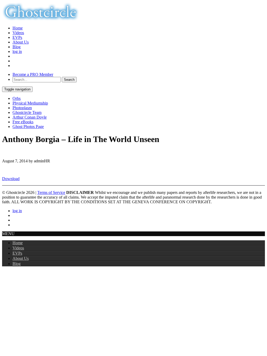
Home (18, 28)
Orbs (17, 98)
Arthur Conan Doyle (30, 117)
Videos (18, 32)
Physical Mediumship (30, 103)
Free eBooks (23, 122)
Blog (17, 47)
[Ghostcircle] (40, 19)
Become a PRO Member (33, 74)
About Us (21, 42)
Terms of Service (51, 192)
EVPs (17, 37)
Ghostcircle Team (27, 112)
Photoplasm (22, 108)
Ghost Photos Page (28, 126)
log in (17, 51)
